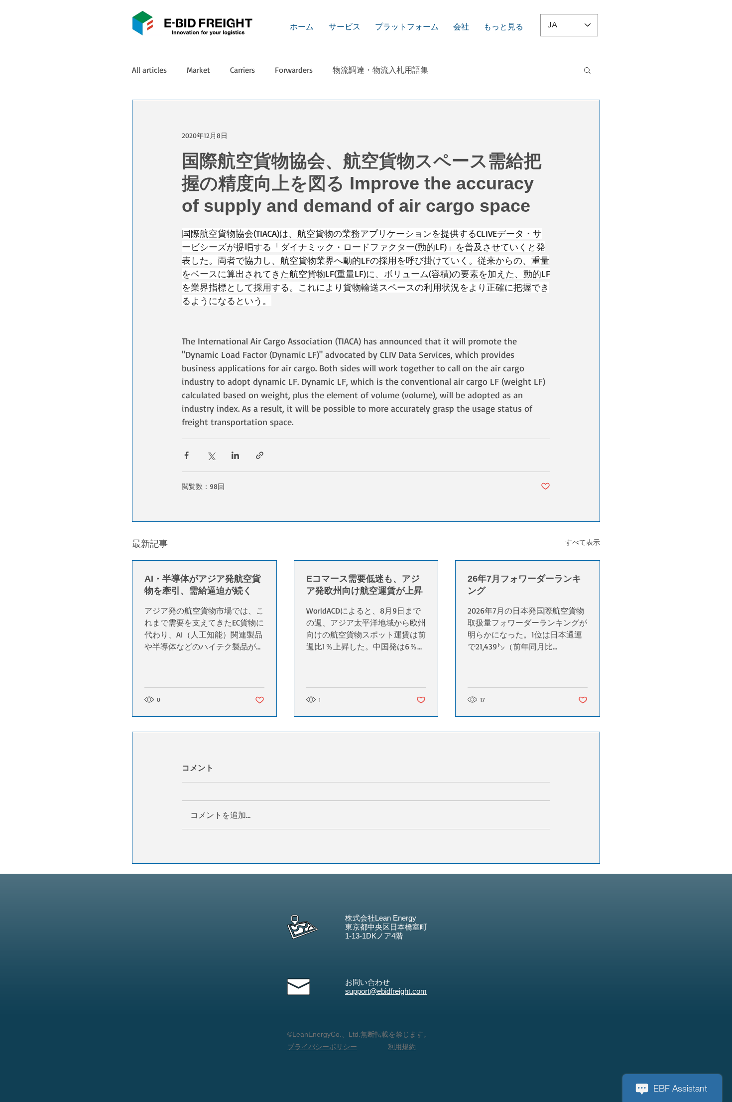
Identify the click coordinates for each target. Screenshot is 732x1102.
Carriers (242, 70)
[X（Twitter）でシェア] (211, 455)
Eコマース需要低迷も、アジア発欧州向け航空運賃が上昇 (364, 585)
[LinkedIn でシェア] (235, 455)
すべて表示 (582, 542)
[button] (587, 70)
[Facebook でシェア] (186, 455)
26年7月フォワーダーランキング (524, 585)
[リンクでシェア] (259, 455)
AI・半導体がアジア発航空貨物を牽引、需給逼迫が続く (202, 585)
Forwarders (294, 70)
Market (198, 70)
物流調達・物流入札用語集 (380, 70)
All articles (149, 70)
